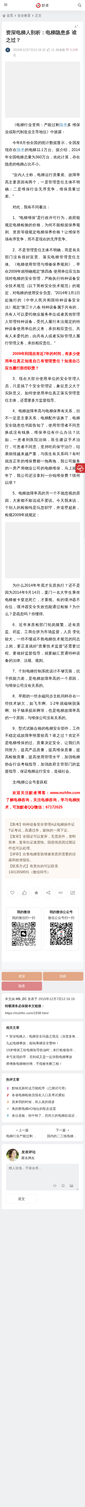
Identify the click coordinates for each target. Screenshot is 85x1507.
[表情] (63, 1186)
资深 (21, 976)
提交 (21, 1199)
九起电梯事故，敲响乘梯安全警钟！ (32, 1043)
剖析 (63, 976)
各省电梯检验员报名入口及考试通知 (38, 1095)
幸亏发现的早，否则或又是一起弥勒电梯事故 (39, 1057)
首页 (10, 15)
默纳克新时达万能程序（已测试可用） (40, 1088)
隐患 (21, 986)
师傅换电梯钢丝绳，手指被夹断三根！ (34, 1064)
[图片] (71, 1186)
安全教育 (24, 15)
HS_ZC (21, 999)
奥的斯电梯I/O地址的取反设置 (34, 1109)
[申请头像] (74, 1153)
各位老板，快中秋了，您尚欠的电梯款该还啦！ (46, 1115)
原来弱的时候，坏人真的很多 (33, 1102)
